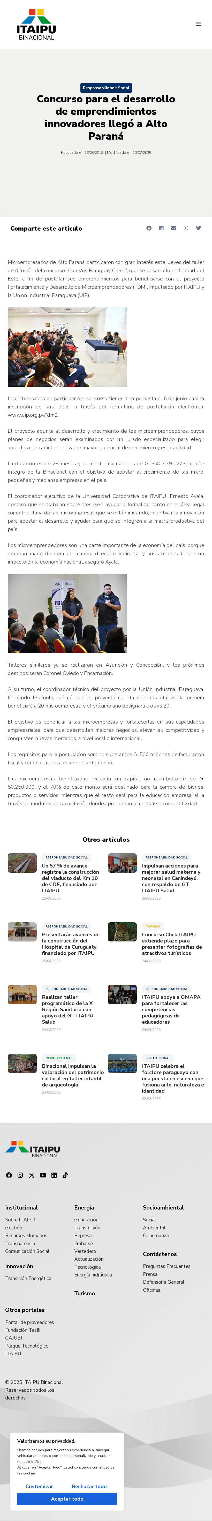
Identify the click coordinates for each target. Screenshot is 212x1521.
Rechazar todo (89, 1486)
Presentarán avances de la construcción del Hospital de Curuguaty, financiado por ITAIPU (71, 944)
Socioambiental (163, 1208)
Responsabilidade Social (106, 87)
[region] (67, 1472)
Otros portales (25, 1310)
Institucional (158, 1058)
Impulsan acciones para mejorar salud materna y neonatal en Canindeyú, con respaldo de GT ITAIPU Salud (171, 878)
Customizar (39, 1486)
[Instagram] (20, 1175)
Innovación (19, 1266)
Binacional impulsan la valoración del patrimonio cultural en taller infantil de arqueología (73, 1075)
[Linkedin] (54, 1175)
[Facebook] (9, 1175)
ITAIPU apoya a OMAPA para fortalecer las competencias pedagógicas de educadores (171, 1009)
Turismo (153, 926)
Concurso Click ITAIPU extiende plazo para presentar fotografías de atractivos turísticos (172, 944)
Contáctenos (160, 1254)
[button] (198, 24)
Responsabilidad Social (67, 857)
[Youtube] (43, 1175)
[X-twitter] (31, 1175)
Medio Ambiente (59, 1058)
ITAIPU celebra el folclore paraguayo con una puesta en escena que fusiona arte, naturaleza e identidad (173, 1078)
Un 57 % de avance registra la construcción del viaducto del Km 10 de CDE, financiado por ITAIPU (70, 878)
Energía (84, 1208)
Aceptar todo (67, 1498)
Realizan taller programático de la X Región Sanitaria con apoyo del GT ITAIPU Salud (67, 1009)
